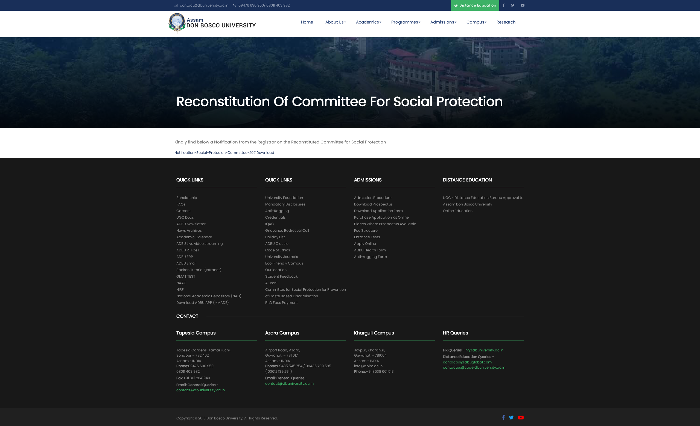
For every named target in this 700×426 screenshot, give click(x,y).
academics (367, 22)
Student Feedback (281, 276)
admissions (442, 22)
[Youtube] (523, 5)
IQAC (269, 224)
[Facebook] (503, 5)
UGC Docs (185, 217)
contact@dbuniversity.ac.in (200, 390)
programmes (404, 22)
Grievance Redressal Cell (287, 230)
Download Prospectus (373, 204)
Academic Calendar (194, 237)
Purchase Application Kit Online (381, 217)
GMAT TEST (185, 276)
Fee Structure (366, 230)
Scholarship (186, 197)
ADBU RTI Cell (187, 250)
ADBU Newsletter (191, 224)
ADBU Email (186, 263)
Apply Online (365, 243)
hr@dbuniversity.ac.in (484, 350)
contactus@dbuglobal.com (467, 362)
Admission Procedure (373, 197)
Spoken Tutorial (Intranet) (198, 269)
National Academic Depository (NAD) (208, 296)
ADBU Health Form (370, 250)
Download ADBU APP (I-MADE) (202, 302)
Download (265, 152)
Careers (183, 210)
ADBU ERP (184, 256)
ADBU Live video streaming (199, 243)
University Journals (281, 256)
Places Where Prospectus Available (385, 224)
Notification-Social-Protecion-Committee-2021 (215, 152)
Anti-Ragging (277, 210)
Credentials (275, 217)
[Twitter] (513, 5)
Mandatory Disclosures (285, 204)
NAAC (181, 283)
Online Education (457, 210)
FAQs (180, 204)
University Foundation (284, 197)
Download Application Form (378, 210)
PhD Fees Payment (281, 302)
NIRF (180, 289)
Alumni (271, 283)
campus (475, 22)
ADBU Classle (276, 243)
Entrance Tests (367, 237)
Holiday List (275, 237)
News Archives (189, 230)
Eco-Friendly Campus (284, 263)
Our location (276, 269)
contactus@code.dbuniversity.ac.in (474, 367)
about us (334, 22)
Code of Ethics (277, 250)
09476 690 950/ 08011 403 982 (264, 5)
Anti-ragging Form (370, 256)
